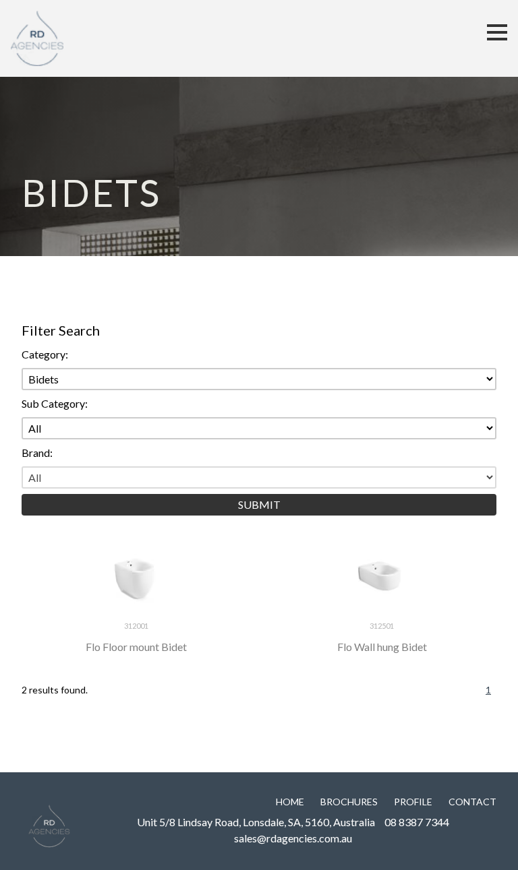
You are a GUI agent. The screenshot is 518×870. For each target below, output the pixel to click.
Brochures (349, 801)
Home (290, 801)
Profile (413, 801)
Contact (472, 801)
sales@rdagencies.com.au (293, 838)
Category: (45, 354)
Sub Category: (55, 403)
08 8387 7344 (416, 821)
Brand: (37, 452)
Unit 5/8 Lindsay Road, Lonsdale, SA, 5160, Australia (256, 821)
